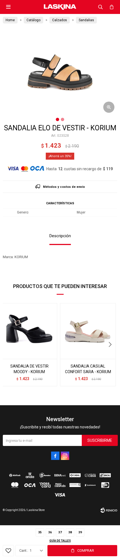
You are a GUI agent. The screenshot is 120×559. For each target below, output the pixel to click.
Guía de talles (60, 540)
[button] (100, 7)
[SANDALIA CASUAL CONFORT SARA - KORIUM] (88, 331)
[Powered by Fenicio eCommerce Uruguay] (108, 510)
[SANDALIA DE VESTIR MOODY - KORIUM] (29, 331)
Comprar (85, 550)
